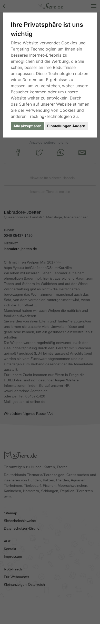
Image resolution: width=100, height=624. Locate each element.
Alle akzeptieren (27, 126)
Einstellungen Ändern (66, 126)
